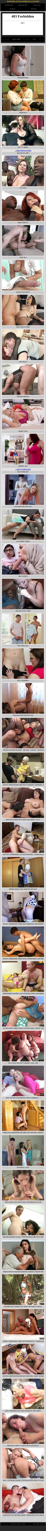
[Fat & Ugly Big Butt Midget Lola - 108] (23, 1061)
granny (12, 9)
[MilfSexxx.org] (23, 151)
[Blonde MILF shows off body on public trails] (23, 1304)
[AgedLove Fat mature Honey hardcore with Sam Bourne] (23, 1513)
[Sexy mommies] (23, 678)
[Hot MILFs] (23, 360)
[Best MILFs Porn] (23, 325)
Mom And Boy (23, 5)
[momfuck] (23, 110)
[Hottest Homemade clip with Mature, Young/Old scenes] (23, 852)
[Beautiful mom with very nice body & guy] (23, 817)
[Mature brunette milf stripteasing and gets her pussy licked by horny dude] (23, 1235)
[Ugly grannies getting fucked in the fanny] (23, 1409)
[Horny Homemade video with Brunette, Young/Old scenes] (23, 1339)
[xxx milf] (23, 186)
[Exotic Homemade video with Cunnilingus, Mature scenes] (23, 957)
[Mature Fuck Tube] (23, 609)
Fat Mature (9, 5)
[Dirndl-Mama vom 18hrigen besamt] (23, 887)
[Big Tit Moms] (23, 145)
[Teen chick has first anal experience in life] (23, 1200)
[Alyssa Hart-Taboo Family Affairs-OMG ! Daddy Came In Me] (23, 1026)
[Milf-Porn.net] (23, 470)
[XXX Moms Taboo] (23, 539)
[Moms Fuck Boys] (23, 290)
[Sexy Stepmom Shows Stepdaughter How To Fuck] (23, 1478)
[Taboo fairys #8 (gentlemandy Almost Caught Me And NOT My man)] (23, 1270)
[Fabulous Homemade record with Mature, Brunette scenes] (23, 1130)
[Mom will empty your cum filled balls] (23, 1443)
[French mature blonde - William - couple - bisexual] (23, 748)
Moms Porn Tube (18, 1524)
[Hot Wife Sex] (23, 644)
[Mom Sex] (23, 255)
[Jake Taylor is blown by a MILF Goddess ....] (23, 1096)
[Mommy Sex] (23, 464)
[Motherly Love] (23, 1165)
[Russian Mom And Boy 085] (23, 713)
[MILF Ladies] (23, 574)
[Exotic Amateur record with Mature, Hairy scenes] (23, 1374)
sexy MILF (37, 5)
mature (33, 9)
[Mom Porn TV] (23, 221)
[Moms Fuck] (23, 429)
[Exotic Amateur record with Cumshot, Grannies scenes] (23, 783)
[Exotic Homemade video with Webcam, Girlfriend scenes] (23, 922)
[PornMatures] (23, 76)
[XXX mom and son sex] (23, 504)
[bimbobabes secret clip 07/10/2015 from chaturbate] (23, 991)
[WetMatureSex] (23, 394)
